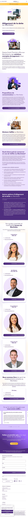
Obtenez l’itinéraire (8, 394)
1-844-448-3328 (7, 481)
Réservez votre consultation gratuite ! (8, 33)
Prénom (3, 459)
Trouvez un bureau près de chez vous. (8, 30)
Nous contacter (4, 499)
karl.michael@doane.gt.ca (9, 275)
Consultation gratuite (14, 443)
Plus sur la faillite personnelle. (14, 144)
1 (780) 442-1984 (7, 309)
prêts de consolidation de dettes (18, 209)
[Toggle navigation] (26, 1)
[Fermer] (13, 506)
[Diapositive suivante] (18, 426)
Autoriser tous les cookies (7, 510)
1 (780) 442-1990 (7, 237)
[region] (7, 510)
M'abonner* (14, 472)
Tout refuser (7, 512)
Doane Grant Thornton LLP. (17, 451)
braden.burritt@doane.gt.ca (9, 346)
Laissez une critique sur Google (17, 398)
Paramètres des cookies (7, 514)
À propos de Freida (14, 263)
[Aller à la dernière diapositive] (9, 426)
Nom (3, 463)
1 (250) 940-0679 (7, 273)
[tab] (11, 426)
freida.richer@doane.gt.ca (9, 239)
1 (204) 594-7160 (8, 392)
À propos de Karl (14, 299)
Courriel (3, 467)
